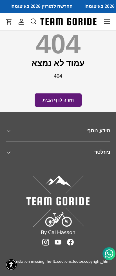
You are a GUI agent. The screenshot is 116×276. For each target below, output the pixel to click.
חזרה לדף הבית (58, 100)
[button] (9, 22)
